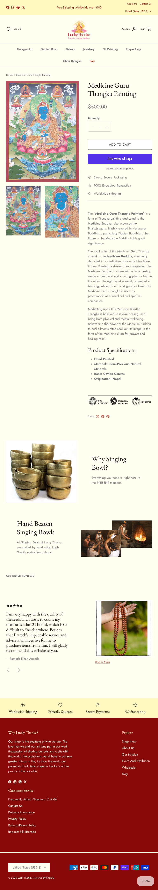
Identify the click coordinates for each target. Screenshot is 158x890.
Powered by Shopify (43, 878)
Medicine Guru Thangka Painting (33, 75)
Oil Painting (110, 49)
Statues (70, 49)
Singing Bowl (49, 49)
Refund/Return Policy (22, 825)
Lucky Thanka (24, 878)
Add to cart (120, 144)
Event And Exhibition (136, 761)
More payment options (120, 168)
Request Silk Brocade (22, 831)
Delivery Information (21, 812)
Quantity (94, 118)
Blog (125, 774)
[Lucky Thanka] (79, 29)
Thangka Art (24, 49)
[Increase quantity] (108, 126)
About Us (132, 4)
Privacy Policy (17, 818)
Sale (92, 61)
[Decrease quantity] (91, 126)
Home (9, 75)
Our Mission (130, 754)
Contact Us (145, 4)
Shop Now (129, 741)
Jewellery (88, 49)
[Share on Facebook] (102, 416)
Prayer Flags (133, 49)
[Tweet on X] (97, 416)
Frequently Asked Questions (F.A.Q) (32, 799)
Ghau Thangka (72, 61)
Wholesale (129, 767)
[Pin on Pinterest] (107, 416)
